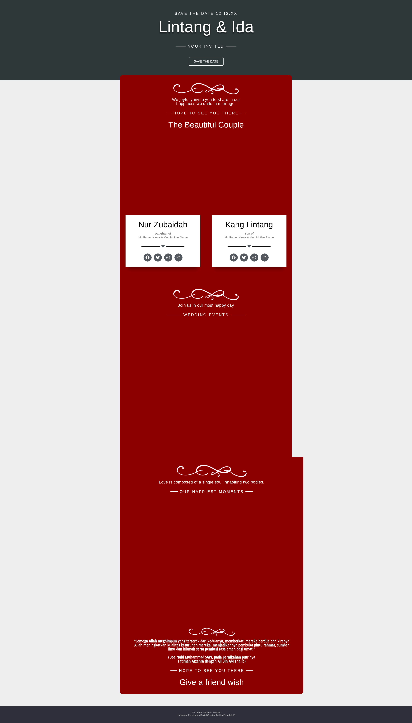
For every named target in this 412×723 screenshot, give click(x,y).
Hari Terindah (199, 712)
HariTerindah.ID (227, 715)
